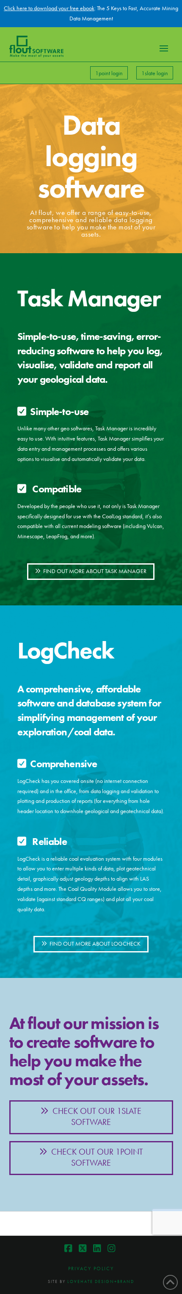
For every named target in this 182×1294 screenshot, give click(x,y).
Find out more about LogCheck (95, 943)
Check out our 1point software (97, 1157)
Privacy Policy (91, 1268)
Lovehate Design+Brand (100, 1281)
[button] (164, 48)
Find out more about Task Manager (94, 571)
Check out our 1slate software (96, 1116)
